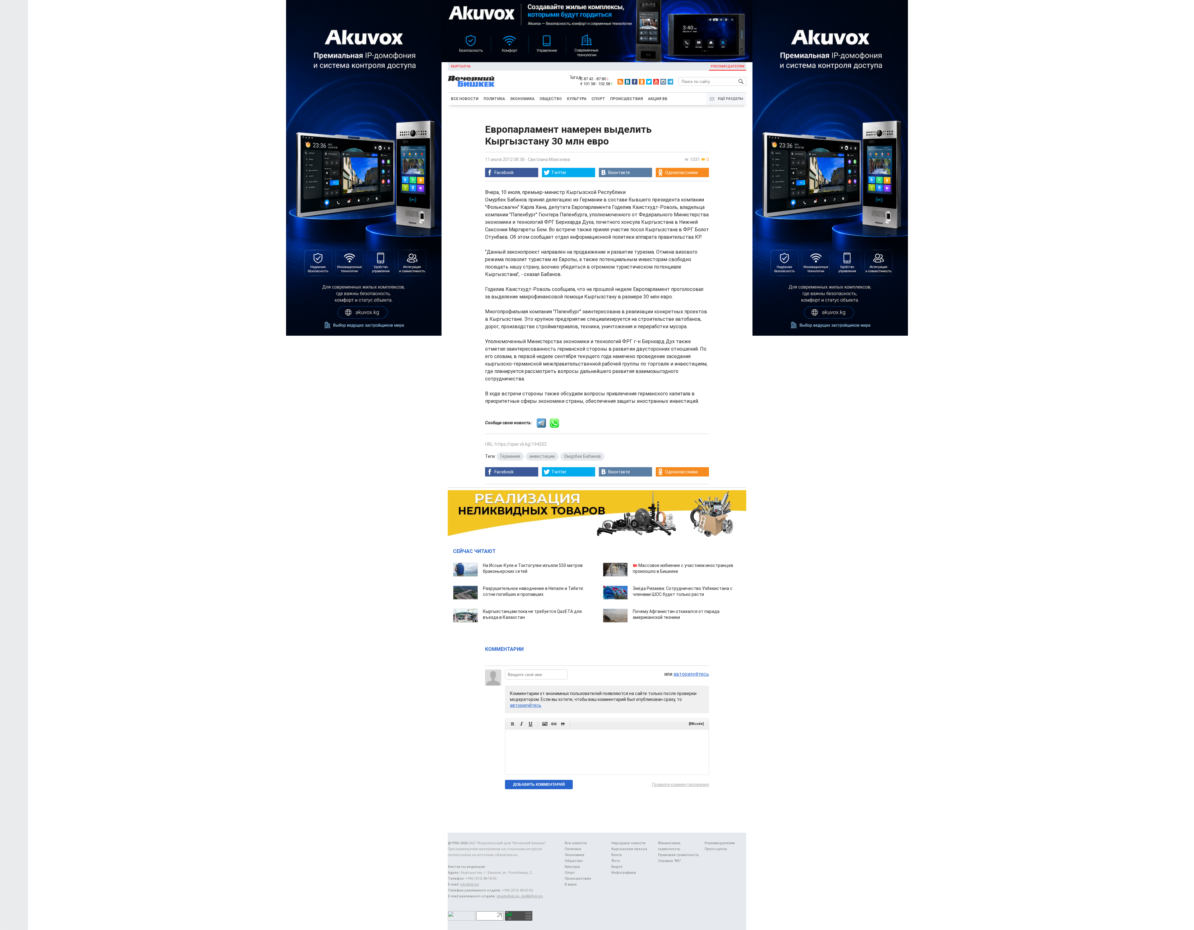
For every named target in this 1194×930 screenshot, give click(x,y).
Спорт (598, 99)
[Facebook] (634, 82)
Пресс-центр (716, 849)
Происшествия (626, 99)
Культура (576, 99)
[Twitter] (649, 82)
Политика (494, 99)
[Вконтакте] (627, 82)
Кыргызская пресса (629, 849)
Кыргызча (460, 66)
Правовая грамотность (678, 855)
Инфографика (623, 873)
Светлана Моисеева (549, 159)
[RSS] (620, 82)
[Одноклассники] (642, 82)
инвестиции (542, 456)
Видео (616, 867)
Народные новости (628, 843)
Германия (510, 456)
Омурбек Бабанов (582, 456)
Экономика (522, 99)
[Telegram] (670, 82)
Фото (615, 861)
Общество (550, 99)
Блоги (616, 855)
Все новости (465, 99)
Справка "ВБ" (669, 861)
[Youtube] (656, 82)
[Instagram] (663, 82)
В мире (571, 884)
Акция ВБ (657, 99)
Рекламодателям (727, 66)
